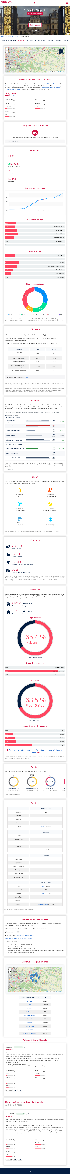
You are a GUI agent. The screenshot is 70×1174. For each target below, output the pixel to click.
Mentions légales (29, 1171)
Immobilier (58, 40)
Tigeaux (29, 1022)
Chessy (43, 893)
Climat (43, 40)
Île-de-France (8, 36)
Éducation (30, 40)
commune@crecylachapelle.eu (25, 935)
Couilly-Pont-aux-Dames (29, 1033)
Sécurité (37, 40)
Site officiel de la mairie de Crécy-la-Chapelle (18, 938)
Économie (50, 40)
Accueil (2, 36)
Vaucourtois (29, 1030)
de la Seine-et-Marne (50, 84)
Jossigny (43, 826)
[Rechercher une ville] (34, 3)
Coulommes (29, 1012)
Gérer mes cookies (51, 1171)
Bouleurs (29, 1001)
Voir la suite (9, 1136)
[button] (7, 49)
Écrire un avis (35, 25)
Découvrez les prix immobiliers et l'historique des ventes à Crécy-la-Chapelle (35, 751)
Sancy (43, 886)
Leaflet (49, 71)
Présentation (5, 40)
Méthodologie (9, 469)
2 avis (35, 17)
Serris (27, 377)
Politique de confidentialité (40, 1171)
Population (21, 40)
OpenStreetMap (61, 71)
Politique (65, 40)
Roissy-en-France (43, 904)
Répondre (9, 1090)
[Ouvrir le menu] (67, 2)
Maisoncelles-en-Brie (29, 1015)
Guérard (29, 1019)
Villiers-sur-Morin (29, 1026)
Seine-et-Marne (15, 36)
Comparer (13, 40)
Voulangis (29, 1008)
